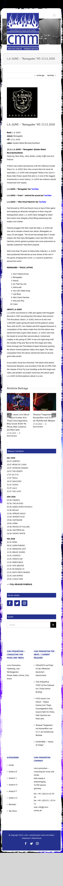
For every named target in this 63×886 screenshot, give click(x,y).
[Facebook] (10, 594)
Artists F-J (13, 769)
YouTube (35, 189)
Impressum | (27, 829)
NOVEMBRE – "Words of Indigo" (44, 734)
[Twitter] (17, 594)
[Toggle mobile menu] (54, 15)
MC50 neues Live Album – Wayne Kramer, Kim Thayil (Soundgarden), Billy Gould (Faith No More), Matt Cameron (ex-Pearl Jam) (45, 699)
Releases (12, 795)
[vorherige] (9, 410)
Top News (13, 802)
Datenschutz (36, 829)
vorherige (40, 75)
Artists (11, 756)
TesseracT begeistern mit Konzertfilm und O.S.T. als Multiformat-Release (18, 417)
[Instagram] (24, 594)
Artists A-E (13, 762)
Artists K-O (13, 775)
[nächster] (54, 410)
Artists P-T (13, 782)
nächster (50, 75)
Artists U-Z (13, 788)
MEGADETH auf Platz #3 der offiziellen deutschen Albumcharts (44, 661)
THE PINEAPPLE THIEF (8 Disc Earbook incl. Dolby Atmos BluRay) (45, 677)
